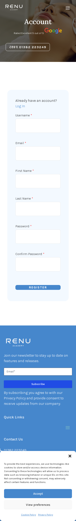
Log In (20, 106)
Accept (38, 493)
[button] (70, 456)
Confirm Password (29, 254)
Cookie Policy (28, 514)
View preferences (38, 505)
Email (20, 143)
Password (23, 226)
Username (23, 115)
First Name (24, 171)
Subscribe (38, 384)
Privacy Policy (45, 514)
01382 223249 (32, 47)
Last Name (24, 198)
